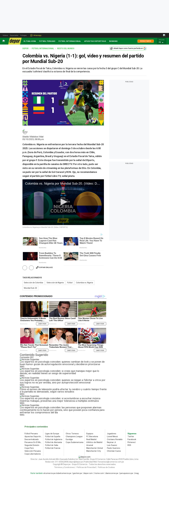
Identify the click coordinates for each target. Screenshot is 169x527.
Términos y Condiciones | (64, 467)
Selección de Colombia (33, 283)
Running (113, 41)
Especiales (14, 35)
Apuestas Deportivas (95, 41)
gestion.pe (77, 473)
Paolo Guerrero (113, 448)
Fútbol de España (52, 436)
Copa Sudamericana (74, 442)
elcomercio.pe (49, 473)
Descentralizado (32, 439)
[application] (63, 202)
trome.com (99, 473)
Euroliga (69, 439)
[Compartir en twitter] (31, 267)
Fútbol (69, 283)
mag (137, 473)
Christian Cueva (114, 451)
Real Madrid (91, 439)
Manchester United (94, 448)
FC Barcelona (92, 436)
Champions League (74, 436)
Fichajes (23, 35)
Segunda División (32, 445)
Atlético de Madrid (94, 442)
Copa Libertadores (33, 454)
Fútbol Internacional (69, 41)
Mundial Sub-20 (30, 288)
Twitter (131, 436)
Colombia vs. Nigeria (84, 283)
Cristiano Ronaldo (115, 439)
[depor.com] (15, 41)
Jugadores (111, 433)
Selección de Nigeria (55, 283)
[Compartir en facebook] (24, 267)
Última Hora (30, 41)
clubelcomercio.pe (63, 473)
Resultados (145, 41)
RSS (129, 445)
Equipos (89, 433)
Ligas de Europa (52, 433)
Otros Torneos (72, 433)
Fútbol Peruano (47, 41)
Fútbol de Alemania (53, 442)
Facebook (132, 439)
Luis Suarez (112, 445)
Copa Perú (29, 448)
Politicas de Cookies (106, 467)
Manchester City (93, 451)
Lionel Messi (112, 436)
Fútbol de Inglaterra (53, 439)
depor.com (88, 473)
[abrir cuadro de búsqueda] (164, 35)
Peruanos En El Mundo (34, 442)
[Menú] (3, 41)
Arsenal (89, 445)
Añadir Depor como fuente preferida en (128, 48)
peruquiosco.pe (126, 473)
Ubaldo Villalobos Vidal (32, 137)
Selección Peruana (33, 451)
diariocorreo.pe (112, 473)
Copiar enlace (46, 267)
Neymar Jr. (111, 442)
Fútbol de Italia (51, 445)
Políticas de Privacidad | (87, 467)
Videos (5, 35)
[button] (162, 42)
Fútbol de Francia (52, 448)
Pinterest (132, 442)
